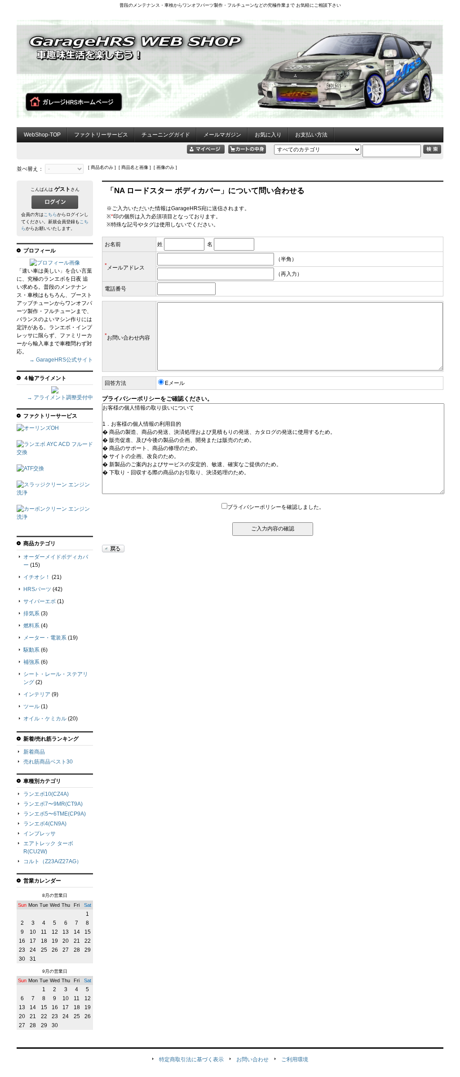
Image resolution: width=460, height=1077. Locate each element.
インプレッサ (39, 833)
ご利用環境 (294, 1059)
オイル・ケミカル (44, 718)
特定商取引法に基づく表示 (191, 1059)
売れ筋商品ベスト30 (48, 762)
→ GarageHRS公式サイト (61, 360)
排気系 (31, 613)
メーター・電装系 (44, 638)
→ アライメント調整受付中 (60, 397)
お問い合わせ (252, 1059)
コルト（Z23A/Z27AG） (52, 861)
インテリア (36, 694)
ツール (31, 706)
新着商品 (34, 752)
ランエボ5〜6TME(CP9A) (54, 814)
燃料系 (31, 625)
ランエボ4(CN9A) (44, 824)
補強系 (31, 662)
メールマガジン (222, 135)
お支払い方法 (311, 135)
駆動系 (31, 650)
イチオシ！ (36, 577)
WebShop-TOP (42, 135)
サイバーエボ (39, 601)
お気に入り (268, 135)
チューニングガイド (166, 135)
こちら (50, 214)
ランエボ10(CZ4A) (46, 794)
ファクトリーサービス (101, 135)
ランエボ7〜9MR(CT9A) (53, 804)
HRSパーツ (37, 589)
